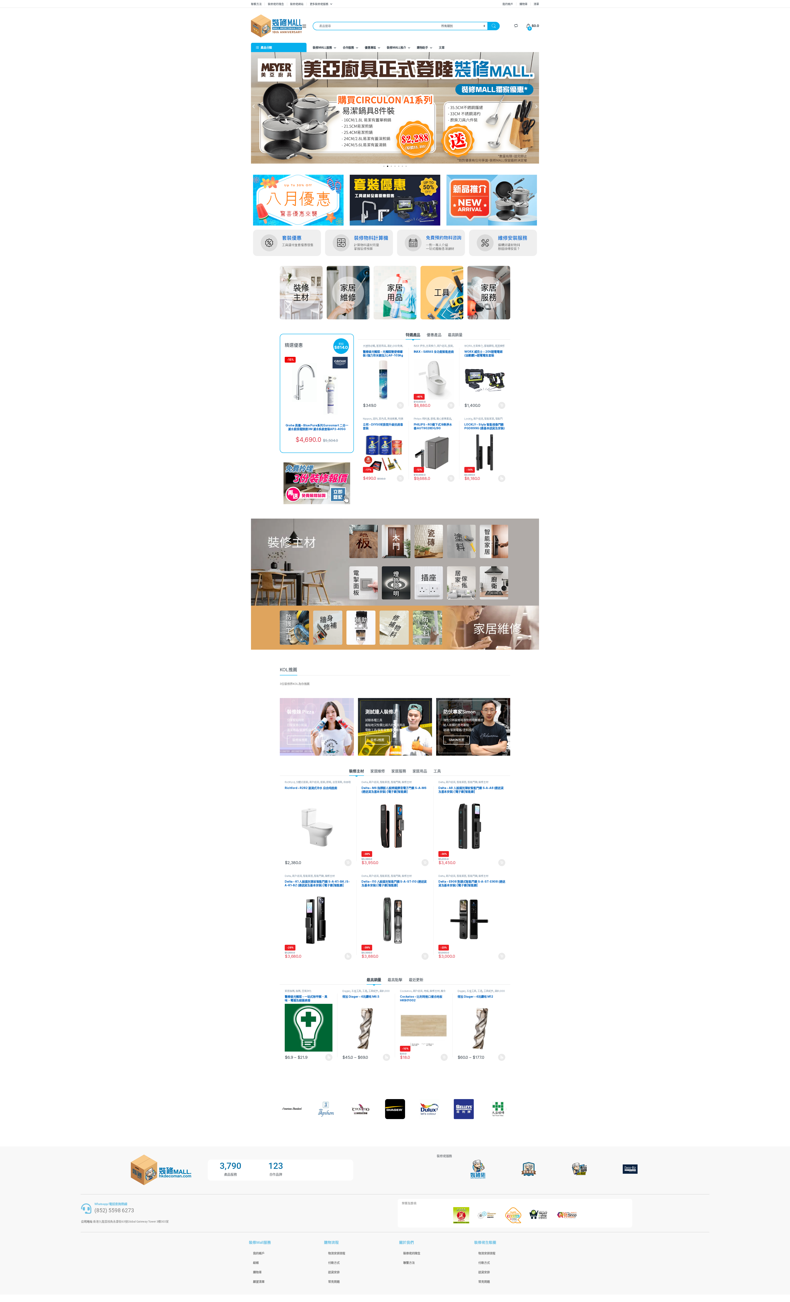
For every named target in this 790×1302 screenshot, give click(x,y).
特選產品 (413, 335)
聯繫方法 (256, 4)
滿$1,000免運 (394, 345)
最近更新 (416, 980)
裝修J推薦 (377, 740)
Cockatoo (406, 990)
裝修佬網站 (296, 4)
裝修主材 (356, 771)
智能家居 (489, 418)
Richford (290, 782)
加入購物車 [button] (400, 405)
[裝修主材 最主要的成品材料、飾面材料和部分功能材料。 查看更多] (301, 292)
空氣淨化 (306, 990)
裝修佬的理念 (276, 4)
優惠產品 (434, 335)
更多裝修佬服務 (319, 4)
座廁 (450, 345)
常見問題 (333, 1281)
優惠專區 (370, 47)
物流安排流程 (336, 1253)
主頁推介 (431, 345)
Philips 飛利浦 (421, 418)
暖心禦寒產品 (444, 418)
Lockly (468, 418)
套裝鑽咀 (489, 345)
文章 (442, 47)
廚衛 (433, 418)
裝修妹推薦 (300, 740)
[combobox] (376, 26)
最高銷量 (455, 335)
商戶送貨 (442, 345)
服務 (298, 990)
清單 (536, 4)
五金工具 (356, 990)
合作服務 (348, 47)
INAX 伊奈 (419, 345)
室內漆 (382, 418)
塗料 (375, 418)
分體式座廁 (302, 782)
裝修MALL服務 (322, 47)
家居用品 (381, 345)
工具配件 (373, 990)
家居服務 (398, 771)
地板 (426, 990)
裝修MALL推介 (396, 47)
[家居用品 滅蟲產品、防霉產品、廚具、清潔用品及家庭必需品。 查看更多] (395, 292)
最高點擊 (395, 980)
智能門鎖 (396, 782)
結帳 (256, 1262)
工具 (437, 771)
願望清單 (258, 1281)
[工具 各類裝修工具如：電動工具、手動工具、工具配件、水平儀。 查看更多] (442, 292)
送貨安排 (333, 1272)
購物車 (523, 4)
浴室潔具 (337, 782)
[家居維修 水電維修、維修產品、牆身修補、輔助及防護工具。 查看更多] (348, 292)
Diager (346, 990)
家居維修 (377, 771)
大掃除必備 (369, 345)
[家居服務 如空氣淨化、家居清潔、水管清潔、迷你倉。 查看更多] (488, 292)
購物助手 (422, 47)
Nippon (367, 418)
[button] (253, 106)
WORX (468, 345)
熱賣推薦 (392, 418)
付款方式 (333, 1262)
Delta (364, 782)
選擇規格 (501, 478)
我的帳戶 (507, 4)
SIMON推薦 (456, 740)
